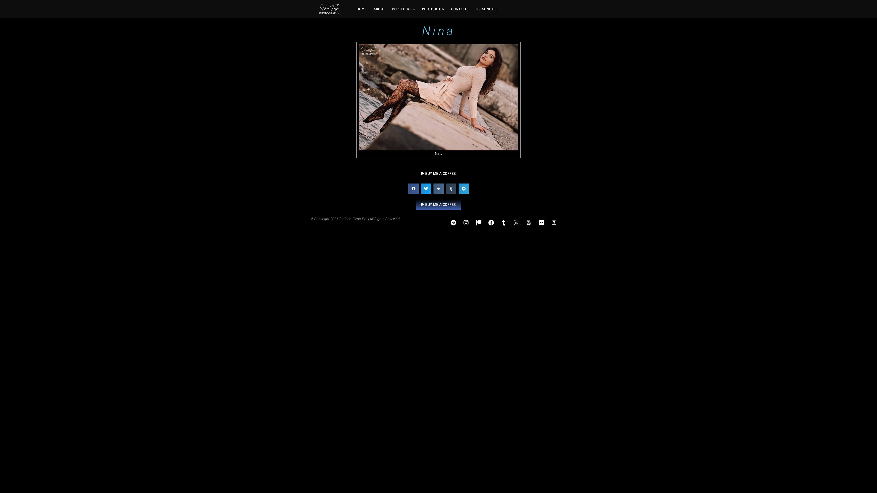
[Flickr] (541, 222)
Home (362, 9)
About (379, 9)
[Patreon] (478, 222)
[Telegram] (453, 222)
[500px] (528, 222)
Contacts (459, 9)
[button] (438, 173)
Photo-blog (433, 9)
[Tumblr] (503, 222)
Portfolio (401, 9)
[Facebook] (491, 222)
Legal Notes (487, 9)
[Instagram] (466, 222)
